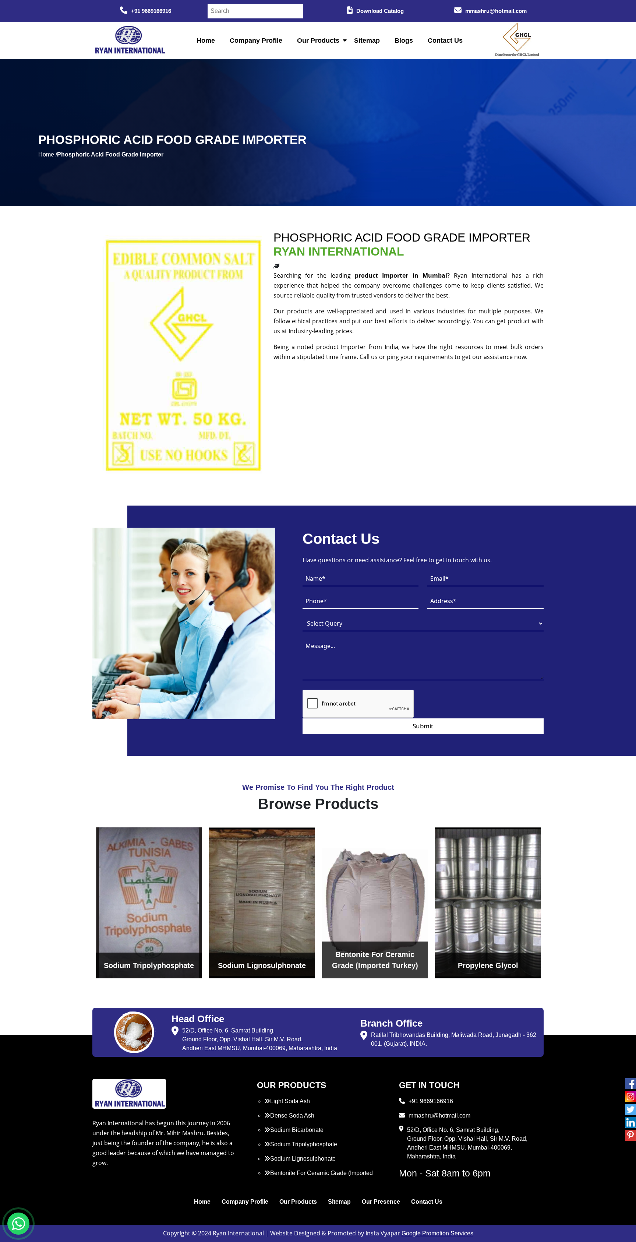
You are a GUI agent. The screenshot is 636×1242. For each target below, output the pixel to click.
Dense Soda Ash (292, 1115)
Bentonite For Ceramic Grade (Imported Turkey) (318, 1177)
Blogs (404, 40)
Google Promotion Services (437, 1233)
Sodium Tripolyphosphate (303, 1144)
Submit (423, 726)
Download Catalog (380, 11)
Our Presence (381, 1202)
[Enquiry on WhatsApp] (18, 1224)
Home (206, 40)
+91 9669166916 (151, 11)
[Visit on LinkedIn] (630, 1122)
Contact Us (445, 40)
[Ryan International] (129, 40)
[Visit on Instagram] (630, 1096)
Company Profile (256, 40)
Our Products (318, 40)
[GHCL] (517, 40)
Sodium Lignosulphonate (303, 1158)
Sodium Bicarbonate (297, 1130)
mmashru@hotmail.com (496, 11)
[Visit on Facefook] (630, 1083)
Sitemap (367, 40)
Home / (47, 154)
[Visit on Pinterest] (630, 1135)
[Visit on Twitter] (630, 1109)
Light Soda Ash (290, 1101)
